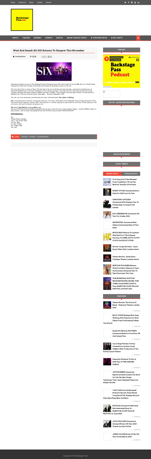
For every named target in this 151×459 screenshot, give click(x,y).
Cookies (39, 2)
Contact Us (22, 2)
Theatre (25, 38)
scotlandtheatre (43, 137)
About (31, 2)
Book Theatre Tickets (77, 38)
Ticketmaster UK (99, 38)
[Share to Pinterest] (51, 57)
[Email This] (42, 57)
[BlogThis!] (45, 57)
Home (13, 2)
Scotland (32, 137)
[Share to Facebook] (49, 57)
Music (15, 38)
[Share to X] (47, 57)
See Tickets (117, 38)
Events (59, 38)
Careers (48, 2)
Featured (24, 137)
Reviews (37, 38)
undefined (137, 311)
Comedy (48, 38)
